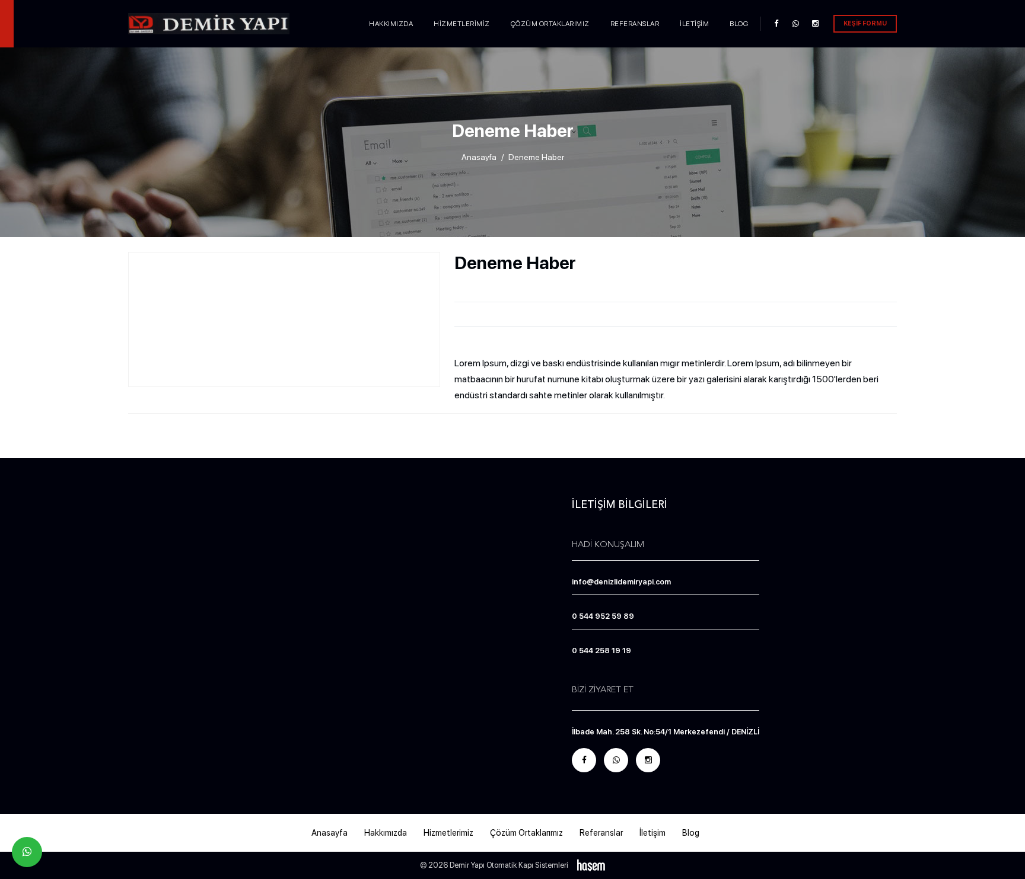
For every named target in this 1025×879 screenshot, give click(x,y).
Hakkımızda (391, 24)
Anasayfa (478, 157)
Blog (739, 24)
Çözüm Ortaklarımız (550, 24)
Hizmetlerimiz (462, 24)
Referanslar (635, 24)
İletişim (694, 24)
